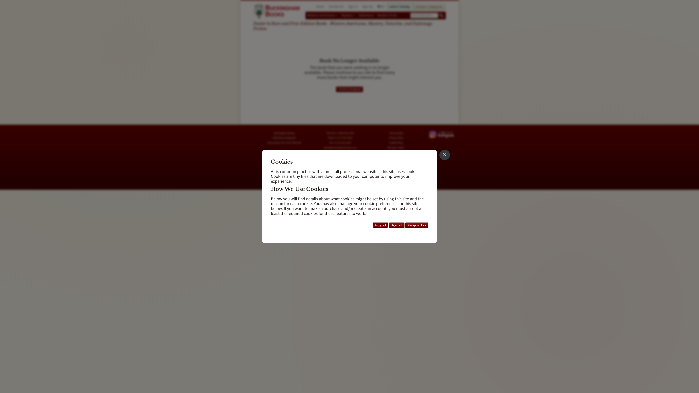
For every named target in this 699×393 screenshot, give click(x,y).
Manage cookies (417, 225)
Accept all (380, 225)
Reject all (397, 225)
